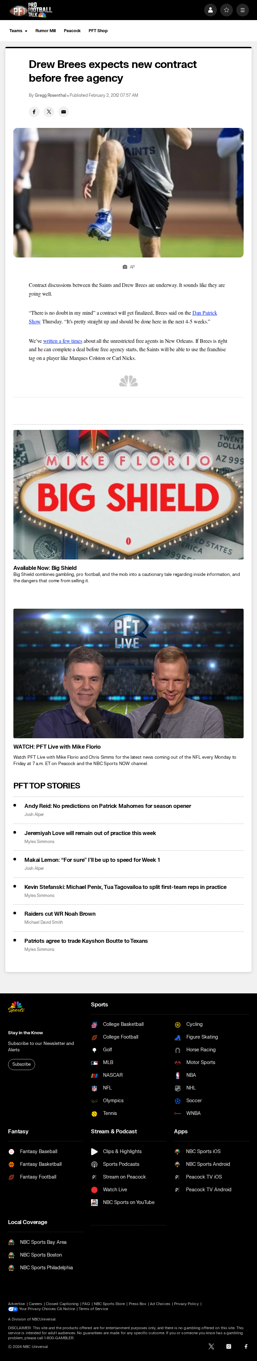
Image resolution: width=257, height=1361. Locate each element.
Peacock (72, 30)
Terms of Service (93, 1308)
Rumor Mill (45, 30)
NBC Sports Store (109, 1303)
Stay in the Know (25, 1033)
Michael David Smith (43, 922)
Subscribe (21, 1064)
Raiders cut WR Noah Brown (60, 914)
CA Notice (66, 1308)
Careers (35, 1303)
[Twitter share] (49, 111)
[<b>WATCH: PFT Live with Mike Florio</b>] (128, 673)
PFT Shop (98, 30)
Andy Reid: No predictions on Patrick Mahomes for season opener (107, 806)
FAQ (86, 1303)
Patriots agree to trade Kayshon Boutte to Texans (86, 941)
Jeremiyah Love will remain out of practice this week (90, 833)
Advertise (16, 1303)
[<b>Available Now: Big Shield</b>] (128, 494)
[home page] (31, 10)
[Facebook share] (34, 111)
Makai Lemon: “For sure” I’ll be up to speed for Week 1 (92, 860)
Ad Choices (160, 1303)
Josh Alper (34, 814)
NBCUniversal (44, 1319)
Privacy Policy (186, 1303)
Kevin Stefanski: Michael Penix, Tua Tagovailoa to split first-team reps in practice (125, 887)
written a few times (62, 340)
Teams (15, 30)
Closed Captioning (62, 1303)
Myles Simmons (39, 841)
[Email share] (63, 111)
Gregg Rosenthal (50, 95)
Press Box (138, 1303)
